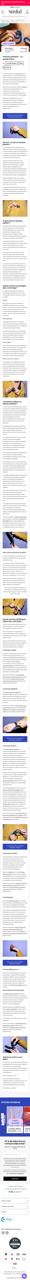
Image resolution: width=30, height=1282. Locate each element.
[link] (5, 20)
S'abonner (15, 1179)
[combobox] (13, 16)
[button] (28, 3)
